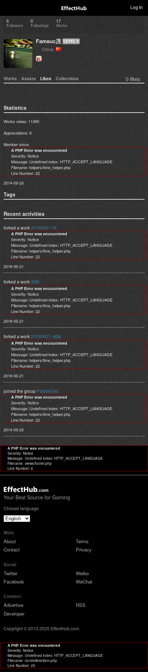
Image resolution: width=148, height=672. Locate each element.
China (49, 49)
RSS (80, 604)
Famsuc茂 (48, 41)
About (10, 541)
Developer (14, 613)
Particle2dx (48, 391)
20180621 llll (43, 227)
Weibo (82, 573)
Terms (82, 541)
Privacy (84, 549)
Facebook (14, 581)
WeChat (84, 581)
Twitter (10, 573)
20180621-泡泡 (46, 336)
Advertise (13, 604)
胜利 (35, 281)
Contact (12, 549)
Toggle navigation (8, 7)
